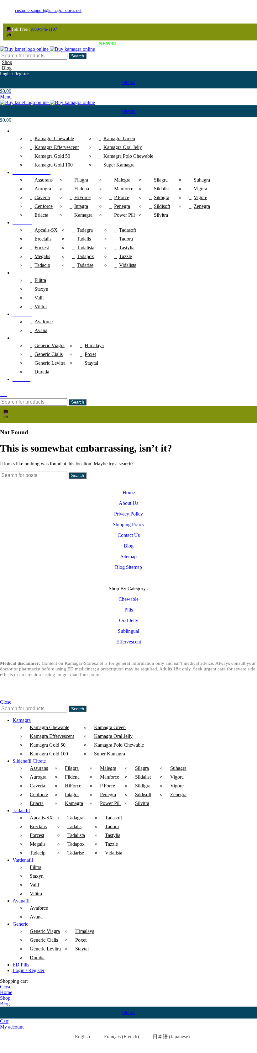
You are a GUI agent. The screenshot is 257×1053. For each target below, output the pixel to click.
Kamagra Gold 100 (53, 164)
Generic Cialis (48, 354)
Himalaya (94, 345)
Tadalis (84, 238)
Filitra (40, 280)
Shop (7, 62)
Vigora (200, 188)
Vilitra (40, 306)
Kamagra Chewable (54, 138)
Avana (40, 330)
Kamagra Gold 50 (52, 156)
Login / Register (29, 970)
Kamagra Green (119, 138)
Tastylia (126, 247)
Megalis (42, 256)
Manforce (123, 188)
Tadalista (85, 247)
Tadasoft (127, 230)
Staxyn (41, 289)
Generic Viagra (49, 345)
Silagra (161, 180)
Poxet (90, 354)
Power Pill (124, 215)
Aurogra (42, 188)
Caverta (42, 197)
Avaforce (43, 321)
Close (5, 702)
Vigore (200, 197)
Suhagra (202, 180)
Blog (7, 68)
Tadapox (85, 256)
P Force (121, 197)
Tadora (126, 238)
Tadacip (42, 265)
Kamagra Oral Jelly (122, 147)
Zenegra (202, 206)
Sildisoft (162, 206)
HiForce (82, 197)
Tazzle (125, 256)
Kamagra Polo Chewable (128, 156)
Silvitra (161, 215)
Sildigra (161, 197)
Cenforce (43, 206)
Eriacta (41, 215)
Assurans (43, 180)
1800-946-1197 (43, 29)
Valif (39, 297)
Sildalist (162, 188)
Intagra (81, 206)
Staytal (91, 363)
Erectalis (42, 238)
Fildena (81, 188)
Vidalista (127, 265)
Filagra (81, 180)
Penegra (122, 206)
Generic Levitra (50, 363)
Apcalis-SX (46, 230)
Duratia (41, 371)
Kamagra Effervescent (56, 147)
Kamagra (83, 215)
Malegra (122, 180)
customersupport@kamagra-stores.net (48, 10)
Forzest (41, 247)
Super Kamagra (118, 164)
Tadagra (85, 230)
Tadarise (85, 265)
